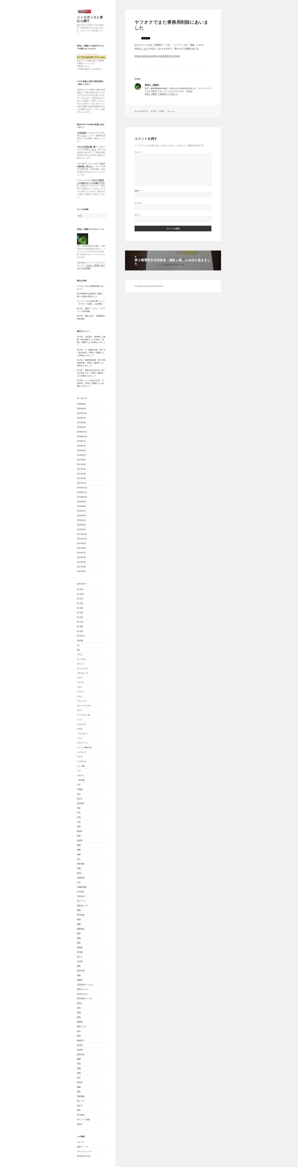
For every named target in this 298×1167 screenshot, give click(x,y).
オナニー (80, 663)
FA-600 (80, 617)
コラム (80, 696)
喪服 (79, 854)
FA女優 (80, 640)
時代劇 (80, 952)
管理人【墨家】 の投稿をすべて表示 (160, 94)
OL (78, 645)
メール (138, 203)
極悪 (79, 966)
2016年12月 (82, 487)
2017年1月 (81, 483)
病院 (79, 1008)
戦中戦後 (80, 915)
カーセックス (82, 668)
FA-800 (80, 626)
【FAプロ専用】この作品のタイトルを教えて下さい (91, 183)
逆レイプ (80, 1101)
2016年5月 (81, 520)
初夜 (79, 826)
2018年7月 (81, 441)
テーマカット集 (83, 715)
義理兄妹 (80, 1054)
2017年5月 (81, 469)
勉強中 (80, 831)
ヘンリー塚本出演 (84, 747)
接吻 (79, 924)
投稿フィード (82, 1146)
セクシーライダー (84, 705)
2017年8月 (81, 459)
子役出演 (80, 896)
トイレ (80, 719)
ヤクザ (80, 756)
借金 (79, 808)
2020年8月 (81, 404)
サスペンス (81, 701)
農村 (79, 1091)
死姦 (79, 975)
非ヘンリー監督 (83, 1119)
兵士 (79, 812)
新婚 (79, 938)
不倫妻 (80, 789)
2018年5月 (81, 445)
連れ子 (80, 1105)
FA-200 (80, 598)
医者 (79, 836)
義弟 (79, 1035)
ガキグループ (82, 673)
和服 (79, 845)
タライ (80, 710)
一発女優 (80, 780)
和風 (79, 849)
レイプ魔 (80, 766)
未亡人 (80, 956)
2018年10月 (82, 436)
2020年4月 (81, 408)
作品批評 (80, 803)
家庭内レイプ (82, 905)
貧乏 (79, 1077)
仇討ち (80, 798)
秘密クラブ (81, 1026)
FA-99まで (81, 636)
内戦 (79, 817)
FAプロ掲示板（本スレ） (91, 165)
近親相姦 (80, 1096)
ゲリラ (80, 677)
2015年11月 (82, 538)
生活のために (82, 994)
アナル (80, 654)
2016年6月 (81, 515)
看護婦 (80, 1022)
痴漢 (79, 1012)
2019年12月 (82, 413)
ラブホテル (81, 761)
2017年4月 (81, 473)
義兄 (79, 1031)
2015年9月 (81, 543)
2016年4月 (81, 525)
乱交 (79, 794)
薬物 (79, 1068)
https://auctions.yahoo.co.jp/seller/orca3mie (157, 56)
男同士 (80, 1003)
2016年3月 (81, 529)
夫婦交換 (80, 877)
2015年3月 (81, 571)
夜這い (80, 873)
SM (78, 649)
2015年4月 (81, 566)
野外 (79, 1110)
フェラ (80, 738)
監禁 (79, 1017)
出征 (79, 822)
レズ (79, 770)
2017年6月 (81, 464)
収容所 (80, 840)
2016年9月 (81, 501)
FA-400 (80, 608)
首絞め (80, 1124)
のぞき (80, 729)
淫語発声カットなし (85, 984)
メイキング (81, 752)
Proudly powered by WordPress (149, 286)
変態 (79, 868)
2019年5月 (81, 418)
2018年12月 (82, 432)
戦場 (79, 919)
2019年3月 (81, 427)
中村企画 (82, 132)
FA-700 (80, 622)
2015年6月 (81, 557)
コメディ (80, 691)
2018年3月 (81, 450)
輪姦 (79, 1087)
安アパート (81, 901)
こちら (84, 135)
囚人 (79, 859)
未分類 (80, 961)
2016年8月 (81, 506)
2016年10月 (82, 497)
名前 (137, 191)
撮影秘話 (80, 929)
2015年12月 (82, 534)
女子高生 (80, 891)
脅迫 (79, 1063)
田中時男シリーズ (84, 998)
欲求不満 (80, 970)
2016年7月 (81, 511)
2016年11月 (82, 492)
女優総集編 (81, 887)
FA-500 (80, 612)
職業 (79, 1059)
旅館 (79, 942)
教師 (79, 933)
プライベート (82, 742)
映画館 (80, 947)
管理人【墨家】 (159, 111)
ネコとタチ (81, 724)
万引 (79, 784)
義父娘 (80, 1045)
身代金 (80, 1082)
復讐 (79, 910)
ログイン (80, 1142)
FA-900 (80, 631)
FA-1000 (80, 594)
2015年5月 (81, 562)
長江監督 (80, 1115)
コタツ (80, 687)
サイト (137, 215)
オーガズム (81, 659)
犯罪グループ (82, 989)
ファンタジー (82, 733)
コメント (138, 152)
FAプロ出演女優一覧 (86, 146)
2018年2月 (81, 455)
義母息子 (80, 1040)
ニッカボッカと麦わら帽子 (90, 19)
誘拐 (79, 1073)
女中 (79, 882)
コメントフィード (84, 1151)
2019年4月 (81, 422)
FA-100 (80, 589)
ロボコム (80, 775)
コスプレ (80, 682)
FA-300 (80, 603)
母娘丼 (80, 980)
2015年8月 (81, 548)
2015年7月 (81, 552)
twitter (189, 91)
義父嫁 (80, 1049)
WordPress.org (83, 1156)
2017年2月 (81, 478)
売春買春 (80, 863)
